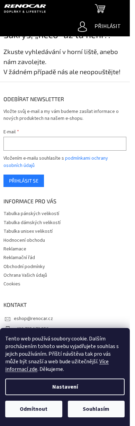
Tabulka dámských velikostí (32, 222)
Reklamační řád (19, 257)
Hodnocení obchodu (24, 240)
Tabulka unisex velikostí (28, 231)
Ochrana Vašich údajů (25, 275)
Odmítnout (33, 409)
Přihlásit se (23, 181)
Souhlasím (96, 409)
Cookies (11, 284)
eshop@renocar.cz (33, 318)
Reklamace (14, 249)
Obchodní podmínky (24, 266)
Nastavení (65, 387)
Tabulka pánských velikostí (31, 213)
